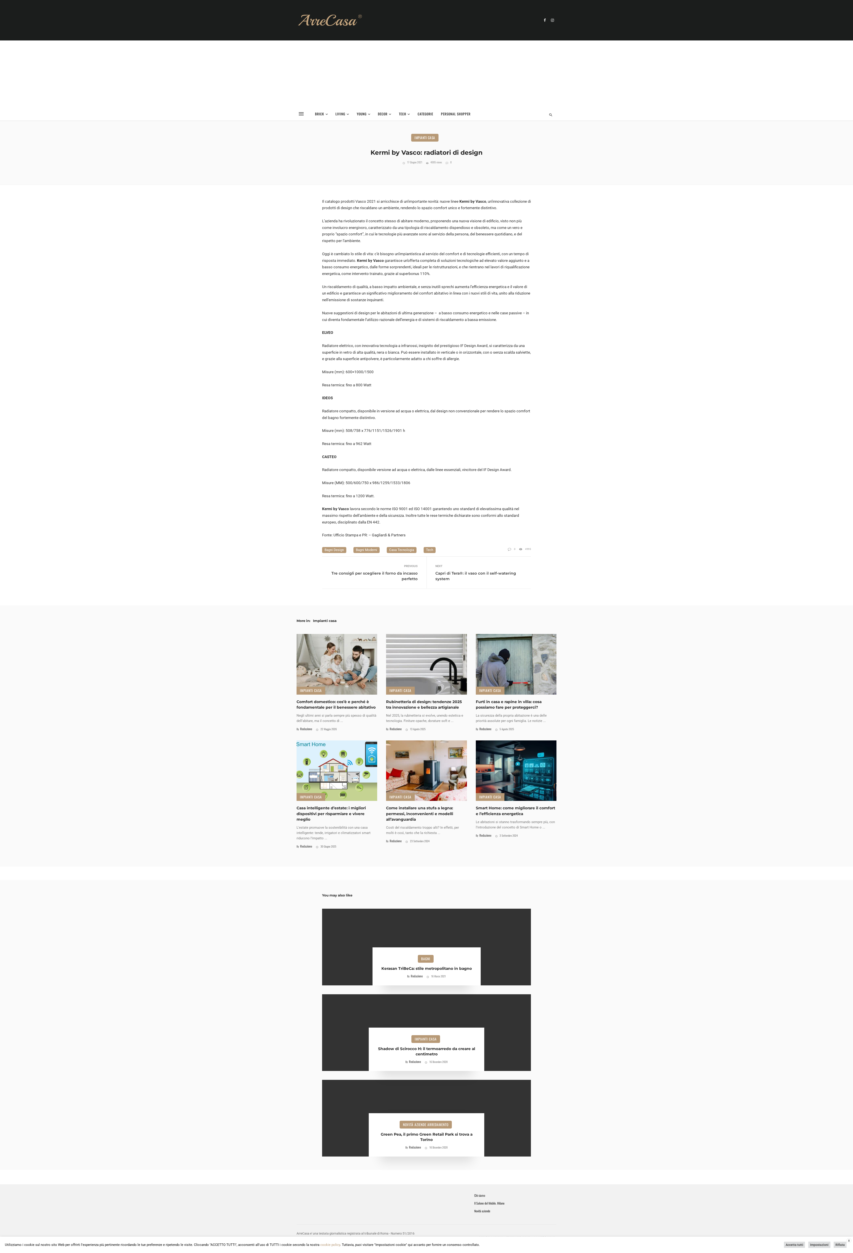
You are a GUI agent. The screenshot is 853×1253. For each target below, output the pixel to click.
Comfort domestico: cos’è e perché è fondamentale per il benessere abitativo (336, 705)
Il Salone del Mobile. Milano (489, 1203)
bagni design (334, 550)
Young (362, 113)
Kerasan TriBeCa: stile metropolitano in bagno (426, 968)
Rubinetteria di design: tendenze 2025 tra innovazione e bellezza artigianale (424, 705)
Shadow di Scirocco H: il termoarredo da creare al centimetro (426, 1051)
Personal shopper (455, 113)
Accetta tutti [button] (794, 1245)
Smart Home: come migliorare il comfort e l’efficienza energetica (515, 811)
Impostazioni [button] (819, 1245)
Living (340, 113)
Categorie (425, 113)
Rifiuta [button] (840, 1245)
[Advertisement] (426, 74)
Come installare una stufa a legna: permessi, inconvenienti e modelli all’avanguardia (419, 813)
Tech (402, 113)
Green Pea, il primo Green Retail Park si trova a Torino (426, 1137)
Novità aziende (482, 1211)
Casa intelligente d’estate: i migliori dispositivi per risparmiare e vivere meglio (331, 813)
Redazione (306, 728)
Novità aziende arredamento (425, 1124)
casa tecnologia (401, 550)
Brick (319, 113)
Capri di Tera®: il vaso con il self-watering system (475, 576)
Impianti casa (425, 137)
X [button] (849, 1240)
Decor (382, 113)
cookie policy (330, 1245)
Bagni (425, 958)
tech (429, 550)
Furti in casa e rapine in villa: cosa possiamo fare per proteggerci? (509, 705)
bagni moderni (366, 550)
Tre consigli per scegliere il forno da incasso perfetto (374, 576)
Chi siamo (479, 1195)
